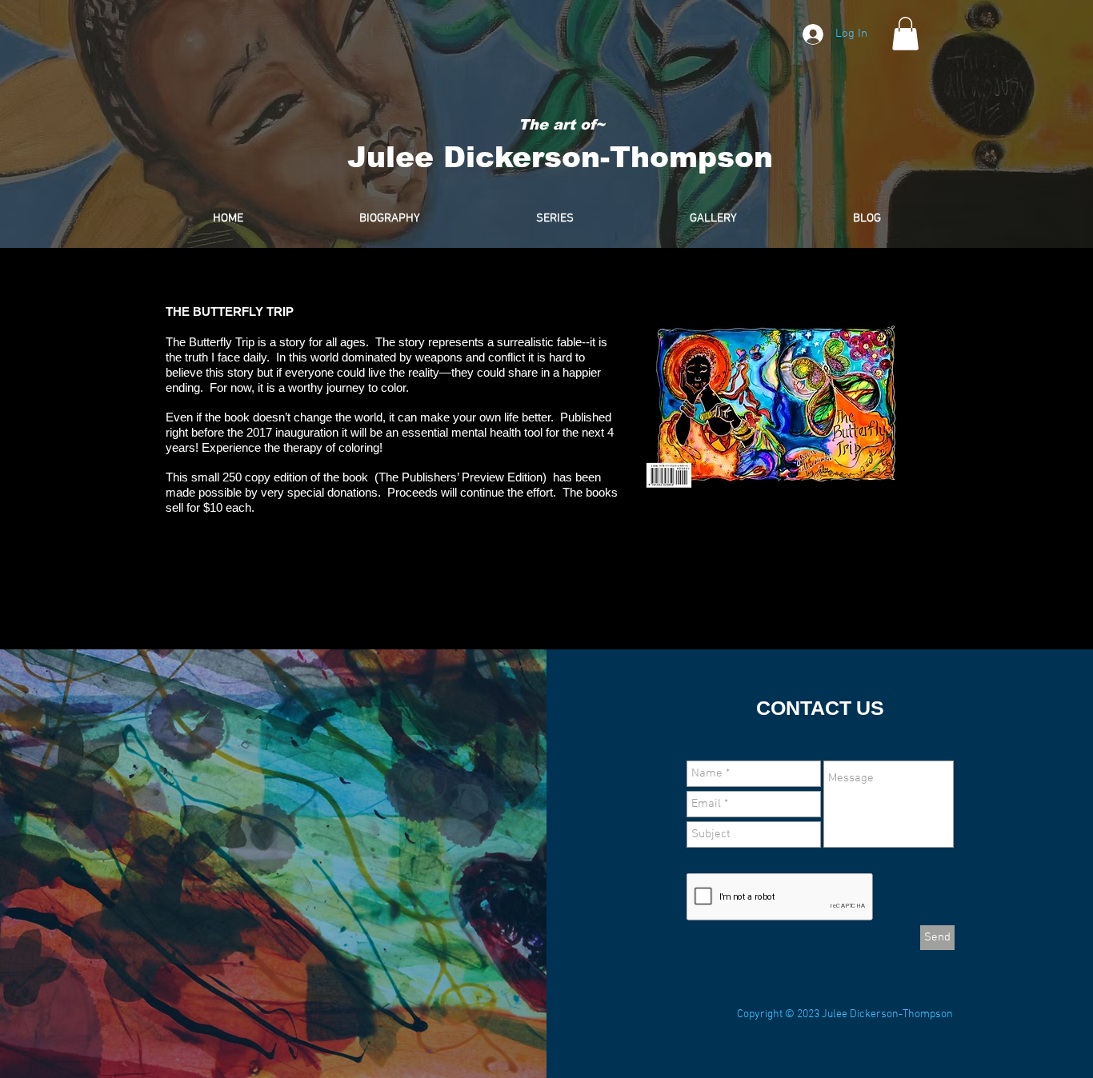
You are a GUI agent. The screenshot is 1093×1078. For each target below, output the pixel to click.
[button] (905, 33)
